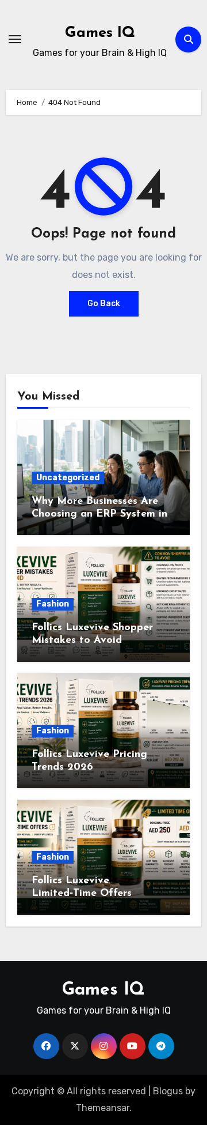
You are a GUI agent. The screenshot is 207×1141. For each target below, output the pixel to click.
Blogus (168, 1091)
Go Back (103, 303)
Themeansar (102, 1107)
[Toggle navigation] (15, 39)
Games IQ (100, 33)
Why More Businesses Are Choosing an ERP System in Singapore (99, 514)
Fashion (52, 604)
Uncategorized (67, 478)
